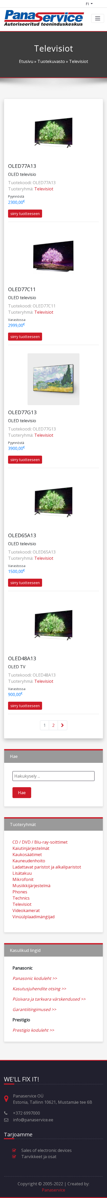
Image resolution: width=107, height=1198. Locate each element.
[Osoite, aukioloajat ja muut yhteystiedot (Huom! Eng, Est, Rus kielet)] (8, 1099)
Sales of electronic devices (46, 1150)
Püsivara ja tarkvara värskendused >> (48, 999)
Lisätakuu (22, 873)
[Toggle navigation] (97, 18)
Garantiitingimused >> (34, 1009)
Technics (21, 898)
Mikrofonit (23, 879)
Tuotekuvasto (51, 61)
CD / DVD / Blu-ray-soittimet (40, 842)
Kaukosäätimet (27, 854)
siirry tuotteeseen (25, 213)
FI (88, 3)
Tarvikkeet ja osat (38, 1156)
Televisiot (43, 189)
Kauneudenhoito (28, 861)
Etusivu (26, 61)
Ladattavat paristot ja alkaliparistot (46, 867)
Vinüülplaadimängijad (33, 917)
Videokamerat (26, 910)
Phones (19, 892)
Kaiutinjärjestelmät (30, 848)
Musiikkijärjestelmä (31, 885)
